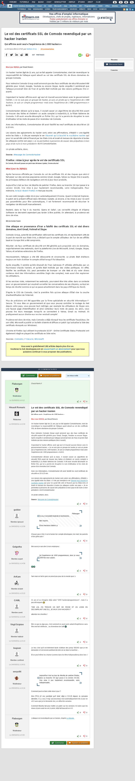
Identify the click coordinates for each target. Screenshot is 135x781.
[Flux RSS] (124, 9)
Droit (90, 2)
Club (98, 2)
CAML (17, 600)
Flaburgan (17, 384)
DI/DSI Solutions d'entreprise (24, 6)
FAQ (33, 2)
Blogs (41, 2)
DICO (95, 9)
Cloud (39, 6)
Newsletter (60, 2)
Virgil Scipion (17, 624)
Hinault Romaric (17, 407)
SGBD (100, 6)
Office (107, 6)
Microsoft (57, 6)
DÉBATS (82, 9)
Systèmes (124, 6)
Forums (13, 2)
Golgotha (17, 547)
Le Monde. (70, 718)
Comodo (19, 339)
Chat (48, 2)
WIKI (89, 9)
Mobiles (115, 6)
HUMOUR (103, 9)
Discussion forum (115, 64)
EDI (80, 6)
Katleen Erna (31, 49)
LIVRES (47, 9)
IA (45, 6)
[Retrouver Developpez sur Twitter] (127, 9)
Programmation (90, 6)
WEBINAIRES (38, 9)
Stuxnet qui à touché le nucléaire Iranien (65, 135)
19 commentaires (47, 49)
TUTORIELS (21, 9)
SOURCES (73, 9)
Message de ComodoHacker (27, 155)
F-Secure (29, 339)
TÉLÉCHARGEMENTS (60, 9)
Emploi (71, 2)
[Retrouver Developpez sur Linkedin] (133, 9)
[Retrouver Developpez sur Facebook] (130, 9)
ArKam (17, 577)
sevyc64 (17, 672)
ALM (50, 6)
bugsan (17, 648)
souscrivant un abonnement (57, 349)
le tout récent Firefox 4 (26, 191)
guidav (17, 510)
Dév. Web (73, 6)
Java (65, 6)
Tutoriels (24, 2)
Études (81, 2)
